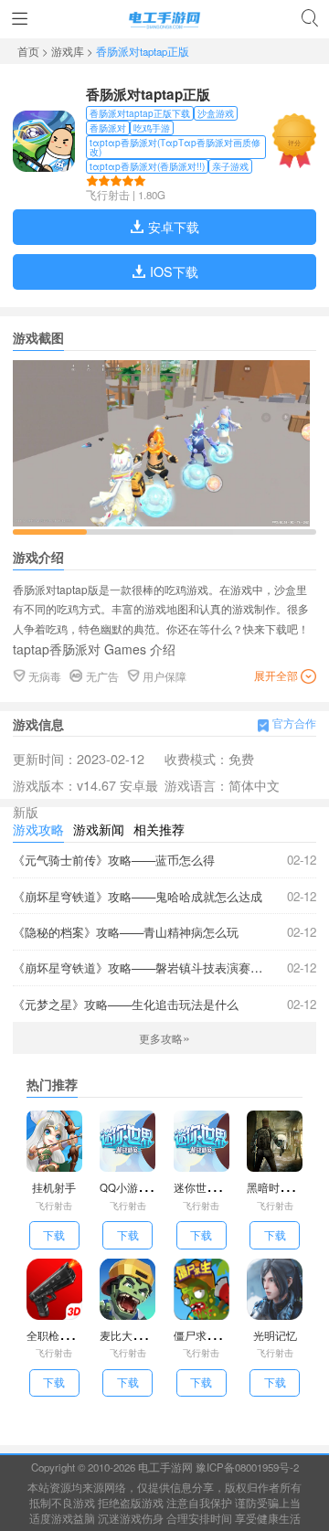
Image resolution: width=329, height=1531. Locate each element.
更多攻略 (164, 1038)
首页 (29, 51)
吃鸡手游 (151, 127)
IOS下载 (172, 271)
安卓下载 (171, 226)
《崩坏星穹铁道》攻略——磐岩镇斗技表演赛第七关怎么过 (164, 967)
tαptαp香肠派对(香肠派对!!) (147, 166)
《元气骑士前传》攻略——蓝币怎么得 (164, 859)
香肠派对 (108, 127)
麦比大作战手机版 (143, 1335)
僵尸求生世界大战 (217, 1335)
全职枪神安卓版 (65, 1335)
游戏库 (69, 51)
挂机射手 (54, 1187)
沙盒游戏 (215, 113)
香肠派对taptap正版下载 (140, 113)
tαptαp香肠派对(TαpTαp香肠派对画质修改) (175, 146)
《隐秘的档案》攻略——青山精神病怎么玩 (164, 932)
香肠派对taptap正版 (148, 94)
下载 (54, 1235)
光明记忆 (275, 1335)
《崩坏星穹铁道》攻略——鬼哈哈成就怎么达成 (164, 896)
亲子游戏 (230, 166)
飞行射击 (108, 194)
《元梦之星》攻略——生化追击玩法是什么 (164, 1004)
